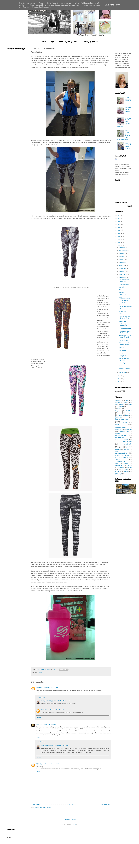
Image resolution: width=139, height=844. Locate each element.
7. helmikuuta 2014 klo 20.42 (62, 745)
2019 (119, 230)
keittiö (119, 409)
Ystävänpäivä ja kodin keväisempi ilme (125, 332)
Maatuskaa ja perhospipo (123, 325)
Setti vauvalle (122, 350)
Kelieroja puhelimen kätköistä (124, 280)
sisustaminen (120, 461)
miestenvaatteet (124, 431)
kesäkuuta (122, 265)
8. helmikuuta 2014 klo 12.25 (51, 764)
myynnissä (118, 433)
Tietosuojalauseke (70, 819)
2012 (119, 379)
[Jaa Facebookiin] (66, 670)
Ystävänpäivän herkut (125, 328)
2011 (119, 382)
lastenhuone (118, 417)
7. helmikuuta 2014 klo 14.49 (51, 687)
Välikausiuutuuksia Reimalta (124, 359)
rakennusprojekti (121, 453)
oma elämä (127, 442)
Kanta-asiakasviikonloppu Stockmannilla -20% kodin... (125, 299)
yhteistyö (118, 474)
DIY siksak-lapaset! (124, 290)
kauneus (129, 407)
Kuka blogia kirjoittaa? (68, 41)
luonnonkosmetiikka (120, 427)
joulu (130, 405)
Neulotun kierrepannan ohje (128, 109)
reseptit (117, 457)
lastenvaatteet (122, 419)
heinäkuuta (122, 262)
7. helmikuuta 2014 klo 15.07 (62, 701)
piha (121, 447)
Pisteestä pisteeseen (125, 363)
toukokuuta (122, 268)
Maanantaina (122, 321)
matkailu (128, 429)
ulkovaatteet (118, 465)
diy (116, 405)
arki (127, 400)
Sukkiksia (121, 314)
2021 (119, 224)
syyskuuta (122, 256)
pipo (126, 447)
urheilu (40, 672)
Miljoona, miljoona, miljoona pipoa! (124, 317)
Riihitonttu (39, 687)
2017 (119, 236)
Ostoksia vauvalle (124, 284)
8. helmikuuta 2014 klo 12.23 (56, 710)
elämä (122, 405)
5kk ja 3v (121, 347)
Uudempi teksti (36, 804)
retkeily (125, 457)
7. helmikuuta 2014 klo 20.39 (48, 724)
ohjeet (126, 439)
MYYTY (121, 353)
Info (52, 41)
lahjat (120, 415)
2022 (119, 221)
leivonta (124, 422)
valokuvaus (121, 467)
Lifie (117, 425)
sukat (116, 463)
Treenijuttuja (122, 356)
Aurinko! (121, 287)
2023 (119, 218)
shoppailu (118, 459)
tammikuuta (122, 372)
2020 (119, 227)
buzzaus (126, 402)
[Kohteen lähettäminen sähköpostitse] (60, 670)
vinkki (117, 471)
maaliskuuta (122, 274)
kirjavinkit (127, 409)
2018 (119, 233)
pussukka (118, 449)
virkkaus (126, 471)
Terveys (126, 463)
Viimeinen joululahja (124, 368)
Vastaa (38, 693)
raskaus (117, 455)
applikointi (118, 400)
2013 (119, 376)
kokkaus (129, 411)
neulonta (117, 439)
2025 (119, 215)
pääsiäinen (126, 449)
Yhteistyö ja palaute (90, 41)
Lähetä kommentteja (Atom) (43, 807)
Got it (118, 5)
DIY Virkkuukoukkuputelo (125, 306)
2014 (119, 245)
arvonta (117, 402)
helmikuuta (122, 277)
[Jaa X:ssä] (64, 670)
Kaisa (37, 724)
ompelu (128, 444)
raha (116, 451)
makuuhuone (119, 429)
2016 (119, 239)
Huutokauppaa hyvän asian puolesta (125, 336)
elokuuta (122, 259)
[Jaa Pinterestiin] (67, 670)
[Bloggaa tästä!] (62, 670)
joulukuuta (122, 248)
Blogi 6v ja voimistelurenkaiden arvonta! (128, 145)
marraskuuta (123, 250)
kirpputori (118, 411)
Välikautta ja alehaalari (122, 293)
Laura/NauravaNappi (47, 701)
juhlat (121, 407)
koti (120, 413)
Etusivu (43, 41)
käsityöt (129, 413)
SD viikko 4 (122, 366)
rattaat (127, 455)
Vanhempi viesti (105, 804)
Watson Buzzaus (123, 340)
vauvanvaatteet (123, 469)
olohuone (117, 441)
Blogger (74, 824)
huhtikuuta (122, 271)
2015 (119, 242)
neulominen (119, 437)
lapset (127, 415)
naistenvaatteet (120, 435)
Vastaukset (41, 697)
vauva (129, 467)
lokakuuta (122, 253)
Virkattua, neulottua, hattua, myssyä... (125, 344)
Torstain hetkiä (123, 311)
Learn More (109, 5)
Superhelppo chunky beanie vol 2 (128, 100)
